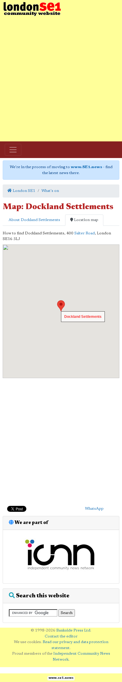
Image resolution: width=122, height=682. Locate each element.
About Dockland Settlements (34, 220)
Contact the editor (61, 636)
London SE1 (23, 191)
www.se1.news (61, 678)
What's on (50, 191)
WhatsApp (94, 509)
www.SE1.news (86, 167)
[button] (61, 306)
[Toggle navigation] (13, 150)
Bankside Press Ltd (73, 630)
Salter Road (84, 233)
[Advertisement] (61, 79)
